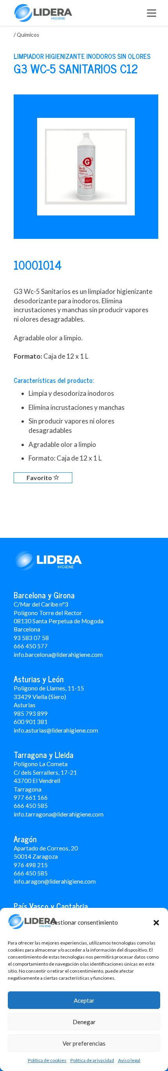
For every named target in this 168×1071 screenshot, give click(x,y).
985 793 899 (31, 713)
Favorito (40, 477)
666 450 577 (31, 645)
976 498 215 (31, 864)
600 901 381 (31, 721)
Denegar (84, 1021)
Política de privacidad (92, 1060)
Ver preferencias (84, 1043)
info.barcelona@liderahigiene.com (58, 654)
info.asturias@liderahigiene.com (56, 730)
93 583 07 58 (31, 637)
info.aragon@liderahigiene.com (55, 881)
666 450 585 (31, 873)
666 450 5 (27, 805)
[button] (156, 923)
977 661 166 (31, 797)
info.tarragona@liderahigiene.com (59, 814)
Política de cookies (47, 1060)
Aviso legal (129, 1060)
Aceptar (84, 1000)
